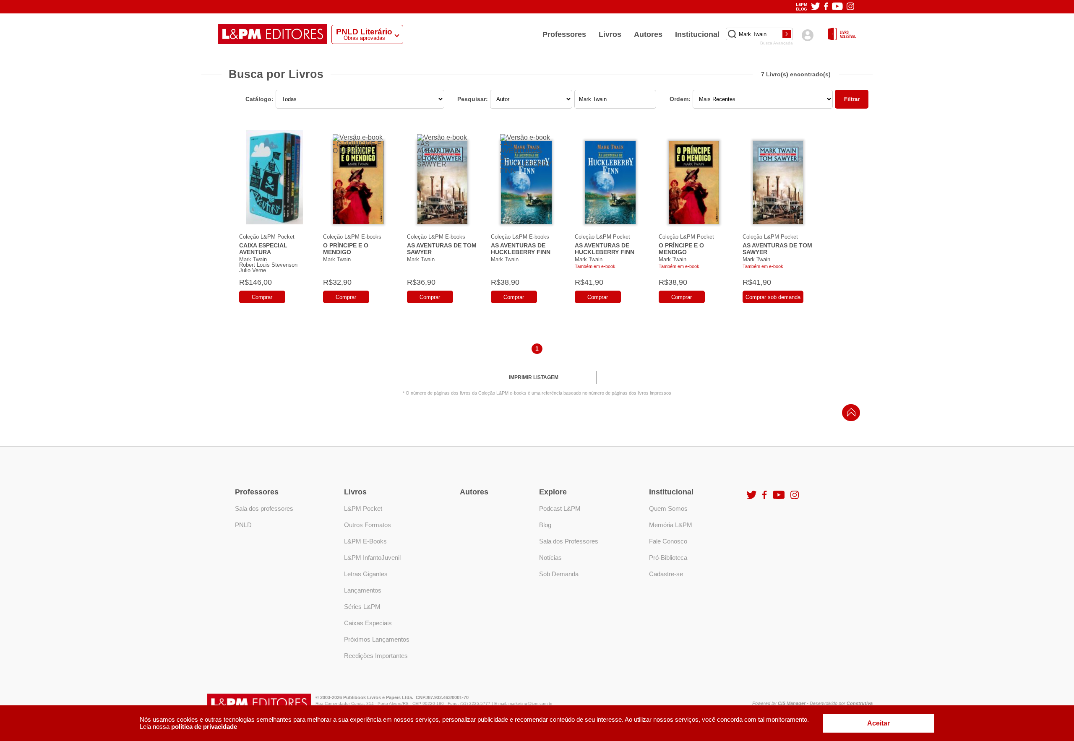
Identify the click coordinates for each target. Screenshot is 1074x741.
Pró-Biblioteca (668, 557)
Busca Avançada (776, 43)
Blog (545, 524)
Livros (610, 34)
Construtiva (860, 703)
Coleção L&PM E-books (352, 237)
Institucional (697, 34)
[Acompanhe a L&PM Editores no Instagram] (850, 6)
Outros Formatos (367, 524)
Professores (564, 34)
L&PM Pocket (363, 508)
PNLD (243, 524)
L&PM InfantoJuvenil (372, 557)
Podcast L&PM (560, 508)
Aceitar (878, 723)
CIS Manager (792, 703)
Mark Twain (253, 259)
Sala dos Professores (568, 541)
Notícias (550, 557)
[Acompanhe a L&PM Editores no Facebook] (826, 6)
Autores (648, 34)
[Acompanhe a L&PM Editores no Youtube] (837, 6)
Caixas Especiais (368, 623)
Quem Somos (668, 508)
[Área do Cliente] (807, 35)
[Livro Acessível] (842, 35)
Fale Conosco (668, 541)
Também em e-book (595, 266)
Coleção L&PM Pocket (267, 237)
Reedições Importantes (376, 655)
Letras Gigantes (366, 573)
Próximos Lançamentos (376, 639)
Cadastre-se (666, 573)
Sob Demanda (559, 573)
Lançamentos (362, 590)
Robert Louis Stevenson (268, 265)
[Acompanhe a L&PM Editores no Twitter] (815, 6)
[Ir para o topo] (849, 415)
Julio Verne (252, 270)
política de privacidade (204, 726)
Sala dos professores (264, 508)
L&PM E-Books (365, 541)
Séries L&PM (362, 606)
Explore (553, 492)
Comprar (262, 297)
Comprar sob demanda (773, 297)
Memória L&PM (670, 524)
